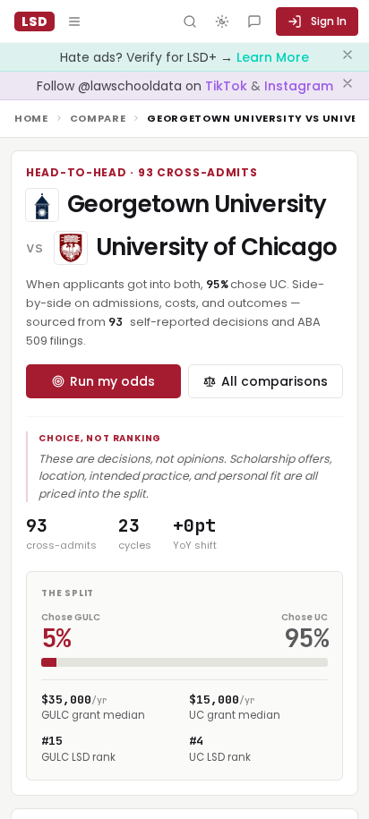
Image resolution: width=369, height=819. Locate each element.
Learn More (272, 57)
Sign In (329, 21)
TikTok (228, 86)
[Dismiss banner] (347, 57)
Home (31, 118)
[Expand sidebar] (74, 21)
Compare (98, 118)
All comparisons (274, 381)
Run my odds (112, 381)
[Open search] (190, 21)
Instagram (298, 86)
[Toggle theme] (222, 21)
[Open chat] (254, 21)
